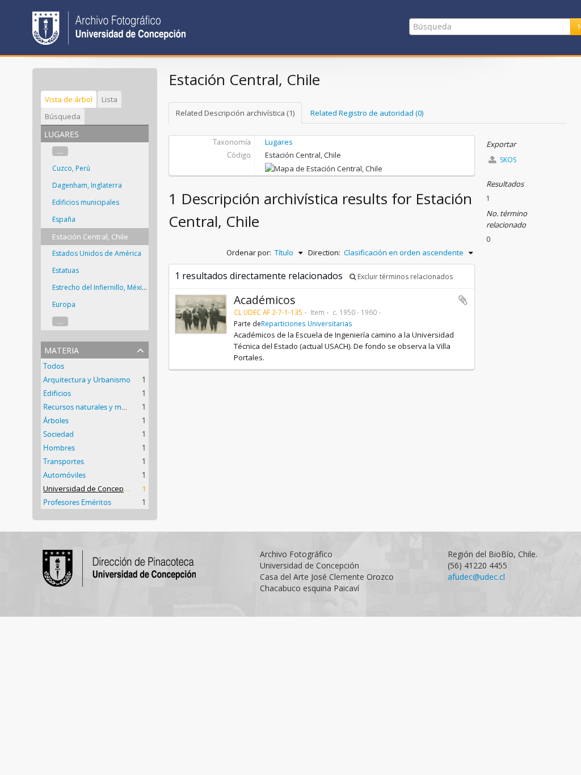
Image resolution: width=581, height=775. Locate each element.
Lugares (279, 142)
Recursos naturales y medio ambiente (106, 407)
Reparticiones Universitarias (306, 323)
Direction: (324, 252)
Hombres (59, 448)
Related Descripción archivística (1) (235, 113)
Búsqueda (63, 116)
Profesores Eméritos (77, 502)
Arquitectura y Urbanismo (86, 379)
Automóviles (64, 475)
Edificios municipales (85, 202)
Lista (109, 99)
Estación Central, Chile (90, 236)
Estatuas (65, 270)
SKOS (507, 160)
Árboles (56, 420)
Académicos (265, 300)
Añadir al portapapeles (463, 300)
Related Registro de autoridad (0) (366, 113)
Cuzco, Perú (71, 168)
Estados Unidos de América (96, 253)
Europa (63, 304)
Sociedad (58, 434)
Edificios (57, 393)
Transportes (63, 461)
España (63, 219)
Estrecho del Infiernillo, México (101, 287)
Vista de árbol (68, 99)
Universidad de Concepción (90, 488)
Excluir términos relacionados (404, 276)
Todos (53, 366)
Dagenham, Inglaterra (87, 185)
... (60, 151)
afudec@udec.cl (476, 576)
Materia (61, 349)
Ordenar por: (248, 252)
